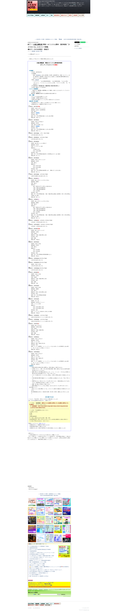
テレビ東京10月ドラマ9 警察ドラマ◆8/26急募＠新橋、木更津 (41, 555)
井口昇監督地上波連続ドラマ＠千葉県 (36, 554)
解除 (38, 594)
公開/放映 (43, 15)
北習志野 (75, 15)
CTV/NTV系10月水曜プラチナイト (36, 558)
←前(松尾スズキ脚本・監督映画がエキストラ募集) (46, 39)
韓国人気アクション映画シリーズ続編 (36, 565)
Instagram (46, 589)
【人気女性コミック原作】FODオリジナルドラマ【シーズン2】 (42, 552)
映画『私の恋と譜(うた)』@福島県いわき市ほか (38, 576)
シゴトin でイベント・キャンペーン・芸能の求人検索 (39, 583)
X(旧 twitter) (35, 589)
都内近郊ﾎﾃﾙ (56, 15)
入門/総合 (31, 15)
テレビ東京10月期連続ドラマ (35, 574)
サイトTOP (81, 15)
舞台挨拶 (39, 586)
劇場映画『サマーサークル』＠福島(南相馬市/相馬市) (40, 560)
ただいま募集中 (79, 48)
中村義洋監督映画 (32, 551)
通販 (52, 15)
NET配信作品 (44, 586)
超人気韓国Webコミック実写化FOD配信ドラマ (38, 573)
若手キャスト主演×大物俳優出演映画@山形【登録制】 (40, 549)
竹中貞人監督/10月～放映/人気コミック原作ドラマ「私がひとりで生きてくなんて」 (46, 569)
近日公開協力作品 (32, 586)
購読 (35, 594)
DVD (50, 586)
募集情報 (37, 15)
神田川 (70, 15)
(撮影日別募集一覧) (36, 544)
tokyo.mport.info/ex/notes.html (46, 1)
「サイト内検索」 (73, 4)
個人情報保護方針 (36, 607)
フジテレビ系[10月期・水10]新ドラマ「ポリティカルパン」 (41, 557)
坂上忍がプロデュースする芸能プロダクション (41, 582)
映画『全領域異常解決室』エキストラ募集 (37, 562)
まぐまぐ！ (69, 596)
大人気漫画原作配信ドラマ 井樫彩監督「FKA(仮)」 (39, 546)
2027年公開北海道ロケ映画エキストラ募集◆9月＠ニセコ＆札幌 (42, 571)
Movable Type (86, 610)
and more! (30, 580)
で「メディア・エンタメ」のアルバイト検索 (40, 585)
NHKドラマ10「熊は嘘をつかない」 (36, 568)
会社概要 (29, 607)
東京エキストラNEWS (33, 592)
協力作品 (38, 51)
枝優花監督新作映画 (33, 547)
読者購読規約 (63, 594)
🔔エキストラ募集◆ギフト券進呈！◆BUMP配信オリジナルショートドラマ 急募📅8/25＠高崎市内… (49, 566)
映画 (41, 51)
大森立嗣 (37, 79)
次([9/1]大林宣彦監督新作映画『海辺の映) (72, 39)
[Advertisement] (58, 26)
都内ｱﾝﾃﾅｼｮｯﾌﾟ (64, 15)
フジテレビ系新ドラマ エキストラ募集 (37, 563)
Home (60, 39)
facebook (41, 589)
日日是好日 (38, 75)
